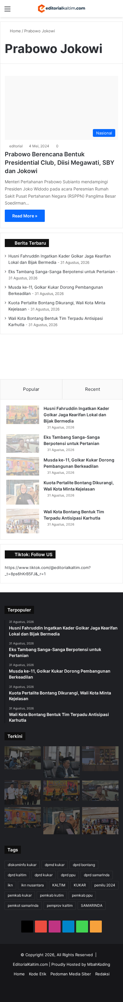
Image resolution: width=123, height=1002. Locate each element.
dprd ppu (68, 875)
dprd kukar (44, 875)
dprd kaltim (17, 875)
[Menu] (7, 11)
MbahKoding (98, 964)
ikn (10, 885)
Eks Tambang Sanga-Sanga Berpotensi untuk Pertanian (61, 271)
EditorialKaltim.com (30, 964)
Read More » (24, 215)
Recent (92, 389)
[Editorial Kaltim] (61, 8)
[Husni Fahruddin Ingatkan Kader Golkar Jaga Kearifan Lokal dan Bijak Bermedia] (22, 414)
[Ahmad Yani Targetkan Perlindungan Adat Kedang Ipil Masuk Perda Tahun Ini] (22, 792)
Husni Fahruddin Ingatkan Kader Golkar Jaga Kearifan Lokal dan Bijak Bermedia (76, 414)
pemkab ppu (82, 895)
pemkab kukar (20, 895)
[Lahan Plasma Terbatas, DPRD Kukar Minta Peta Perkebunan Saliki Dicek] (22, 757)
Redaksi (102, 973)
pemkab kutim (52, 895)
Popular (31, 389)
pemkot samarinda (23, 905)
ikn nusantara (32, 885)
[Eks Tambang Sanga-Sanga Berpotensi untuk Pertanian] (22, 443)
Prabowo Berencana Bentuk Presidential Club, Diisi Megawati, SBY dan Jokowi (59, 163)
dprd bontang (84, 864)
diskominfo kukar (22, 864)
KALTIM (58, 885)
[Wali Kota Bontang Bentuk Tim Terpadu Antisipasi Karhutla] (22, 521)
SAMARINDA (91, 905)
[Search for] (116, 11)
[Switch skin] (105, 11)
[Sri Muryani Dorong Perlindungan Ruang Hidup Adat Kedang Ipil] (100, 758)
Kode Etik (37, 973)
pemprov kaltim (60, 905)
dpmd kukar (54, 864)
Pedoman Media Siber (70, 973)
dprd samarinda (97, 875)
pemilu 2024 (104, 885)
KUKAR (80, 885)
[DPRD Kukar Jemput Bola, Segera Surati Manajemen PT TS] (61, 762)
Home (15, 30)
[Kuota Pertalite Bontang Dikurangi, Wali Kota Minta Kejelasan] (22, 492)
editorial (16, 146)
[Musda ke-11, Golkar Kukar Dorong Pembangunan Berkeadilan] (22, 466)
